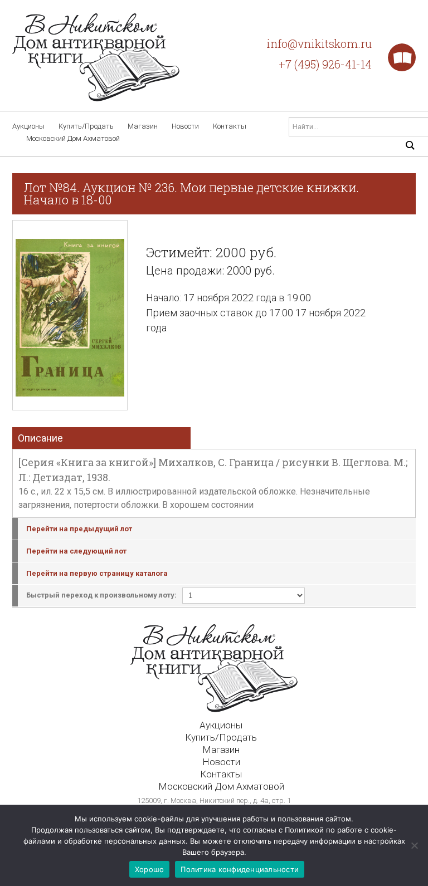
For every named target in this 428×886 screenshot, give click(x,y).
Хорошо (149, 869)
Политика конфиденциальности (240, 869)
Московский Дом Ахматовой (73, 138)
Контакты (229, 126)
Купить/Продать (86, 126)
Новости (185, 126)
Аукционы (28, 126)
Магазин (143, 126)
